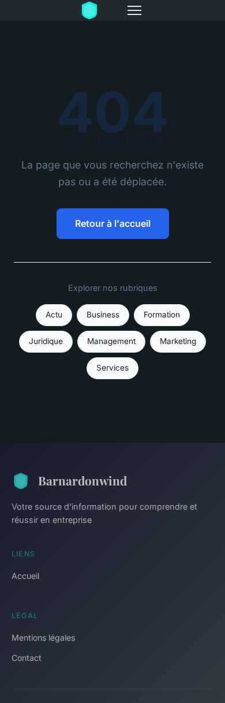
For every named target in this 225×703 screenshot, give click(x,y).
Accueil (25, 576)
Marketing (178, 341)
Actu (54, 314)
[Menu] (134, 10)
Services (112, 367)
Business (103, 314)
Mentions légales (43, 637)
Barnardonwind (82, 480)
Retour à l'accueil (113, 223)
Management (111, 341)
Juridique (46, 341)
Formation (162, 314)
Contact (27, 658)
